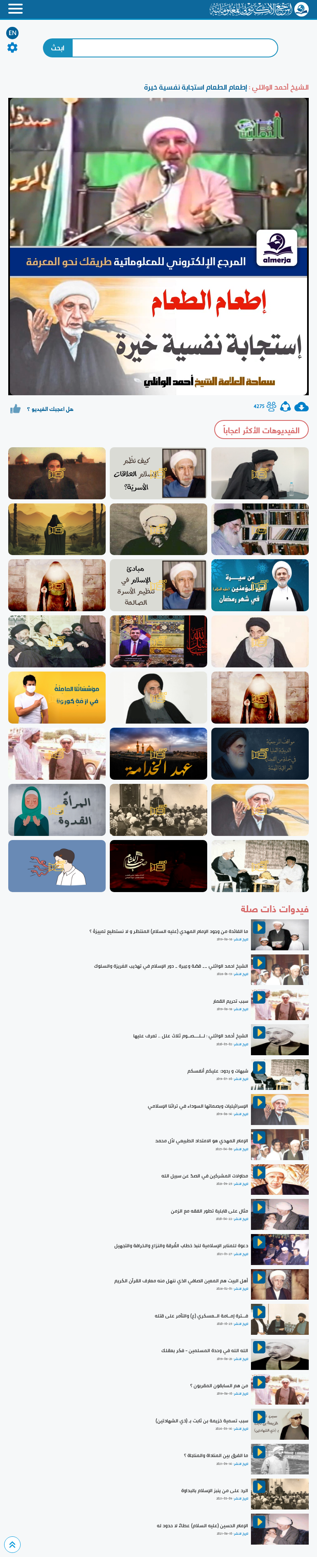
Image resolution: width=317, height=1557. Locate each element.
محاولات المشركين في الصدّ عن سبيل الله (204, 1175)
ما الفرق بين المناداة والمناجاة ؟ (216, 1455)
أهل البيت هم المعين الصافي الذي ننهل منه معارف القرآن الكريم (181, 1280)
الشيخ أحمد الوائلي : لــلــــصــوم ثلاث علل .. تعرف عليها (190, 1035)
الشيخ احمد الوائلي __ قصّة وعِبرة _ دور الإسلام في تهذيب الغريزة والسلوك (171, 966)
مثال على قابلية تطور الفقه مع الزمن (209, 1210)
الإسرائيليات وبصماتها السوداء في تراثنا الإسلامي (198, 1106)
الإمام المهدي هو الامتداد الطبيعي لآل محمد (201, 1140)
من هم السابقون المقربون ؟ (219, 1385)
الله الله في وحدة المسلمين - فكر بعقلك (204, 1350)
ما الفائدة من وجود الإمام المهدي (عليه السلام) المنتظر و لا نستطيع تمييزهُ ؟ (169, 931)
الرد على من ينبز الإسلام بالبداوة (214, 1490)
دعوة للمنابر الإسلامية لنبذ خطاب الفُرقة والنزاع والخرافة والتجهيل (181, 1245)
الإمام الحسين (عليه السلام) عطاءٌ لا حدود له (202, 1525)
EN (13, 33)
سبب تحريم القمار (230, 1001)
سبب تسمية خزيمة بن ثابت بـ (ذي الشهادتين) (202, 1420)
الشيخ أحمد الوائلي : (278, 87)
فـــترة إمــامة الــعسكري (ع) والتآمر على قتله (201, 1315)
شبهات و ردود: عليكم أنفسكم (217, 1070)
